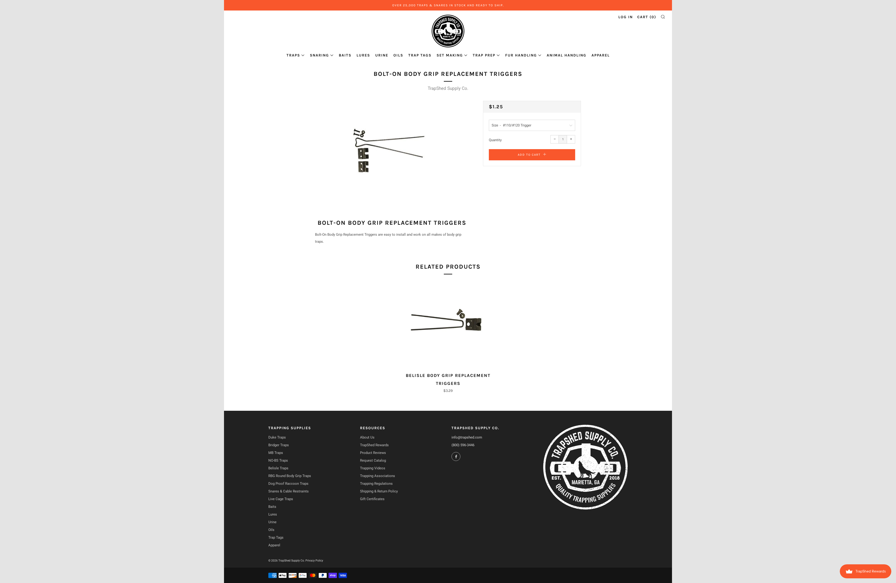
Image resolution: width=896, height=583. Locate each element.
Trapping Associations (377, 476)
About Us (367, 437)
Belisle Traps (278, 468)
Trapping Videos (372, 468)
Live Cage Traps (280, 499)
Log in (625, 17)
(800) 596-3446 (463, 445)
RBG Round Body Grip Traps (289, 476)
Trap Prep (484, 55)
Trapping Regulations (376, 483)
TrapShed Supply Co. (448, 88)
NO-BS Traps (278, 460)
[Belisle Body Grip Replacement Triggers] (448, 325)
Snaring (319, 55)
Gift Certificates (372, 499)
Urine (381, 55)
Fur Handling (521, 55)
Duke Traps (277, 437)
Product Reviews (373, 453)
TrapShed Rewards (374, 445)
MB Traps (275, 453)
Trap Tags (419, 55)
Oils (398, 55)
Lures (363, 55)
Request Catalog (373, 460)
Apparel (601, 55)
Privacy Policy (314, 560)
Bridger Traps (278, 445)
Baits (345, 55)
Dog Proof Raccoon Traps (288, 483)
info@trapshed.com (467, 437)
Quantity (495, 140)
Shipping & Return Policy (379, 491)
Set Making (450, 55)
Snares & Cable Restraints (288, 491)
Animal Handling (566, 55)
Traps (293, 55)
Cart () (646, 17)
